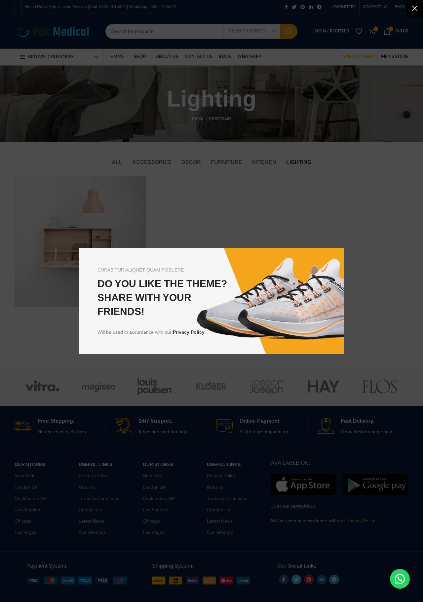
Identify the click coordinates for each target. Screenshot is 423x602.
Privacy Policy (189, 332)
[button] (400, 579)
